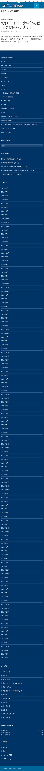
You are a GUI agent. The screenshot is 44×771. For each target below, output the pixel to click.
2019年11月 (5, 444)
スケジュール (5, 81)
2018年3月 (4, 516)
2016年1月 (4, 600)
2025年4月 (4, 241)
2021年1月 (4, 390)
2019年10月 (5, 448)
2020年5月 (4, 421)
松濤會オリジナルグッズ (8, 128)
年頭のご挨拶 (5, 679)
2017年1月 (4, 566)
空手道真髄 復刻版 (6, 120)
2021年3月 (4, 383)
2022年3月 (4, 345)
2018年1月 (4, 524)
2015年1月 (4, 642)
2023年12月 (5, 283)
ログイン (4, 747)
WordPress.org (6, 759)
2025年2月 (4, 245)
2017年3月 (4, 558)
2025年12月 (5, 219)
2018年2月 (4, 520)
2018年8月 (4, 497)
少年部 (3, 89)
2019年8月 (4, 455)
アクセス (3, 69)
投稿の (5, 751)
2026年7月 (4, 192)
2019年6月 (4, 463)
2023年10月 (5, 291)
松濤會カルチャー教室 (7, 108)
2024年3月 (4, 276)
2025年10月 (5, 226)
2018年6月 (4, 505)
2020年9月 (4, 406)
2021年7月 (4, 371)
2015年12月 (5, 604)
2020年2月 (4, 432)
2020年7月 (4, 413)
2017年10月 (5, 532)
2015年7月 (4, 623)
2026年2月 (4, 211)
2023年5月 (4, 310)
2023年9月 (4, 295)
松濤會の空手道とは (7, 57)
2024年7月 (4, 268)
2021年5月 (4, 375)
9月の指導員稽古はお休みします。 (12, 159)
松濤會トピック (6, 687)
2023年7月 (4, 303)
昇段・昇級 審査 (6, 65)
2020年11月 (5, 398)
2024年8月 (4, 264)
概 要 (3, 61)
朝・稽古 (3, 105)
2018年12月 (5, 482)
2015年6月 (4, 627)
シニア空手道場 (5, 101)
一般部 (3, 85)
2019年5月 (4, 467)
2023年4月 (4, 314)
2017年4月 (4, 555)
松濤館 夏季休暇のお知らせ (10, 163)
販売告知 (4, 710)
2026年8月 (4, 188)
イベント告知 (5, 672)
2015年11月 (5, 608)
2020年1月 (4, 436)
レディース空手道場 (7, 97)
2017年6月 (4, 547)
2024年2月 (4, 280)
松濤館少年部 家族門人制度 (11, 93)
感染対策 (3, 73)
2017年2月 (4, 562)
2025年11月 (5, 222)
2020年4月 (4, 425)
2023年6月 (4, 306)
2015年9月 (4, 616)
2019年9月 (4, 451)
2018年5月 (4, 509)
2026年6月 (4, 196)
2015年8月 (4, 619)
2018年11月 (5, 486)
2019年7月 (4, 459)
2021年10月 (5, 360)
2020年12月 (5, 394)
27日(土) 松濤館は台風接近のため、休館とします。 (18, 170)
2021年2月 (4, 387)
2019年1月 (4, 478)
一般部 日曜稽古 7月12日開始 (11, 174)
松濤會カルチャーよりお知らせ (11, 683)
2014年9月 (4, 654)
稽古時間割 (4, 77)
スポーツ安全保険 (6, 132)
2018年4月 (4, 513)
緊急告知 (4, 694)
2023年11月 (5, 287)
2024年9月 (4, 261)
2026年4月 (4, 203)
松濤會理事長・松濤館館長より (11, 691)
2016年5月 (4, 589)
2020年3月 (4, 429)
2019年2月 (4, 474)
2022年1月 (4, 348)
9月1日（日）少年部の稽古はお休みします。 (20, 25)
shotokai (16, 31)
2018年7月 (4, 501)
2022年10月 (5, 333)
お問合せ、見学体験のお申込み (10, 116)
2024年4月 (4, 272)
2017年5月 (4, 551)
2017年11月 (5, 528)
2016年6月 (4, 585)
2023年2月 (4, 322)
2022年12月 (5, 329)
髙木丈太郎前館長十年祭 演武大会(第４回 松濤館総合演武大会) (19, 124)
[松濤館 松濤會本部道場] (12, 5)
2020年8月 (4, 409)
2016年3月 (4, 597)
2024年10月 (5, 257)
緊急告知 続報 (5, 698)
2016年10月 (5, 574)
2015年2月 (4, 639)
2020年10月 (5, 402)
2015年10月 (5, 612)
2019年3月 (4, 471)
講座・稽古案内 (6, 706)
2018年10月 (5, 490)
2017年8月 (4, 539)
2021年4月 (4, 379)
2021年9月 (4, 364)
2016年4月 (4, 593)
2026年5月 (4, 199)
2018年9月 (4, 493)
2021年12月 (5, 352)
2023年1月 (4, 325)
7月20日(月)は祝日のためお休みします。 (15, 166)
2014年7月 (4, 658)
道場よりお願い (6, 717)
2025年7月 (4, 234)
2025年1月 (4, 249)
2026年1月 (4, 215)
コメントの (6, 755)
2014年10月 (5, 650)
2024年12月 (5, 253)
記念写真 (4, 702)
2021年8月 (4, 367)
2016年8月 (4, 577)
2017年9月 (4, 535)
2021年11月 (5, 356)
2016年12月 (5, 570)
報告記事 (4, 675)
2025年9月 (4, 230)
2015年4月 (4, 631)
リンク (3, 112)
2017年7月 (4, 543)
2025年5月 (4, 238)
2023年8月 (4, 299)
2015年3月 (4, 635)
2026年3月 (4, 207)
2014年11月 (5, 646)
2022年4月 (4, 341)
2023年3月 (4, 318)
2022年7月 (4, 337)
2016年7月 (4, 581)
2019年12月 (5, 440)
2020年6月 (4, 417)
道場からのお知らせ (7, 19)
